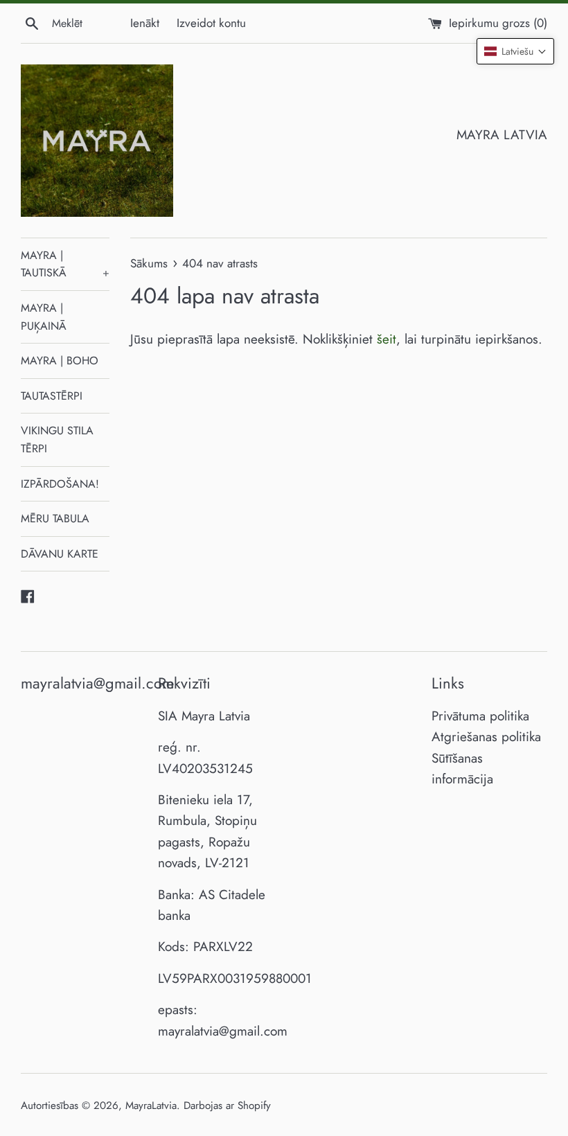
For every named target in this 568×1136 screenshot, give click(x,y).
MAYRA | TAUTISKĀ (65, 264)
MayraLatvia (151, 1105)
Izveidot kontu (211, 23)
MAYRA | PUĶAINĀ (43, 317)
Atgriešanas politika (486, 736)
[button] (515, 51)
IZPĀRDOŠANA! (60, 484)
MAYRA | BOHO (59, 361)
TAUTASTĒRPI (51, 396)
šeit (386, 339)
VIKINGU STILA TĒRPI (57, 439)
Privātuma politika (480, 716)
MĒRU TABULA (55, 518)
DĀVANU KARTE (59, 554)
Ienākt (144, 23)
